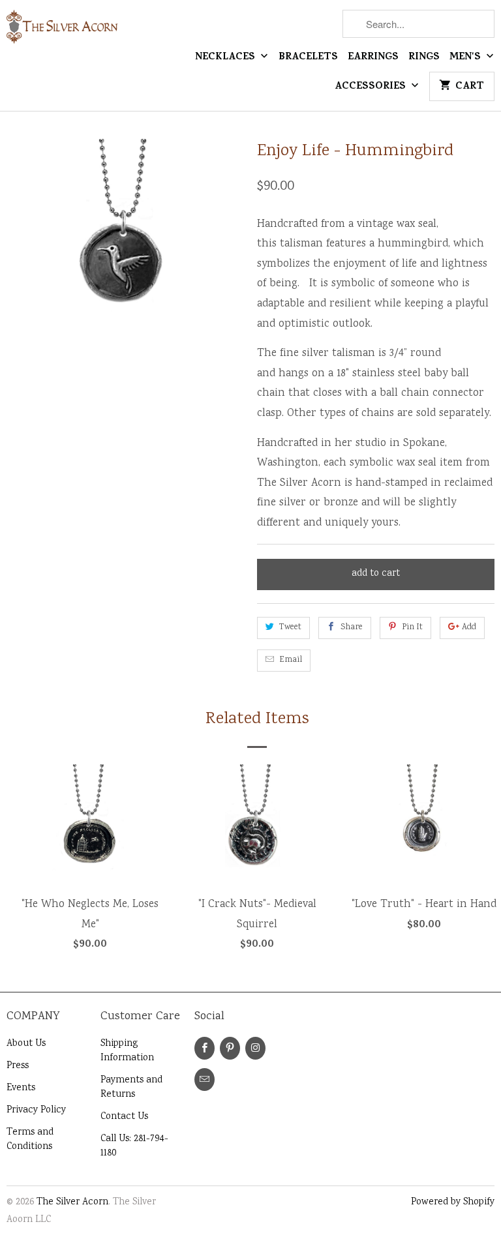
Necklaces (226, 58)
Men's (466, 58)
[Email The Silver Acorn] (204, 1079)
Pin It (412, 627)
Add (469, 627)
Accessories (371, 87)
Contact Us (124, 1117)
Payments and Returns (131, 1087)
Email (290, 660)
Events (21, 1088)
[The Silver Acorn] (63, 32)
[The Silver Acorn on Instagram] (255, 1048)
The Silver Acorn (72, 1202)
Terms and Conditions (30, 1139)
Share (352, 627)
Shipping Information (127, 1051)
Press (18, 1066)
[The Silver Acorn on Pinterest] (230, 1048)
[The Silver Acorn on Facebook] (204, 1048)
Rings (424, 58)
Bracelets (308, 58)
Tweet (290, 627)
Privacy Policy (36, 1110)
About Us (26, 1044)
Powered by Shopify (452, 1202)
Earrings (373, 58)
